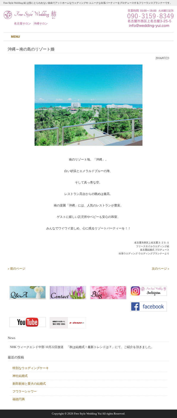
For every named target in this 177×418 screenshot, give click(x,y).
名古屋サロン (22, 23)
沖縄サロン (41, 23)
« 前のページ (16, 268)
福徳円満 (19, 399)
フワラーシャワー (25, 391)
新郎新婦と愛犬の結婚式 (29, 383)
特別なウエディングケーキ (31, 368)
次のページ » (160, 268)
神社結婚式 (20, 375)
